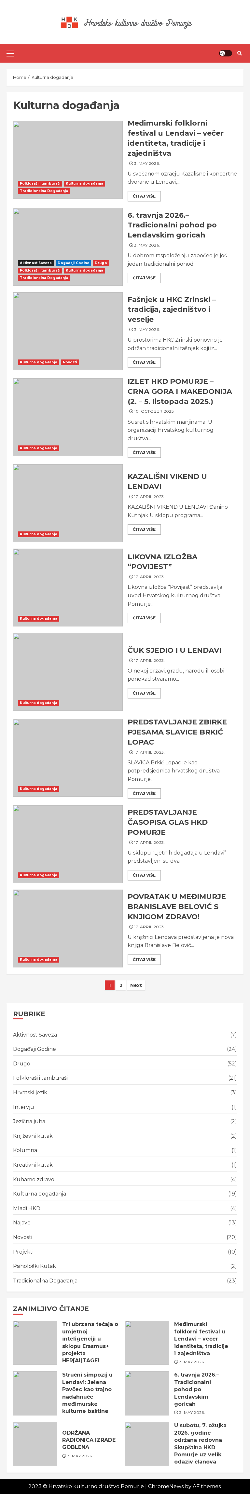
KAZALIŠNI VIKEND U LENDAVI (68, 503)
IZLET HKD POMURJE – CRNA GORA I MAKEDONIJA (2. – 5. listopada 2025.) (68, 417)
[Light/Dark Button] (225, 53)
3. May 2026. (147, 163)
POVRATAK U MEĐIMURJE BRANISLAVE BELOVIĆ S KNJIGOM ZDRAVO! (68, 928)
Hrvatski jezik (30, 1092)
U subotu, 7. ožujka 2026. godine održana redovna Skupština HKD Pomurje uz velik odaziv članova (147, 1444)
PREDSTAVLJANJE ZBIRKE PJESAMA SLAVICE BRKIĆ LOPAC (68, 758)
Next (136, 985)
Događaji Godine (74, 263)
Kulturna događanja (84, 183)
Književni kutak (33, 1136)
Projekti (23, 1252)
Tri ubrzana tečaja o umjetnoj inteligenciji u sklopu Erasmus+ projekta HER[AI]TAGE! (35, 1343)
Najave (22, 1223)
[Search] (239, 53)
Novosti (70, 362)
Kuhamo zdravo (33, 1179)
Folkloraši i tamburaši (40, 183)
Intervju (23, 1107)
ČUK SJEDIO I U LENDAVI (68, 672)
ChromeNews (166, 1486)
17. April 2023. (149, 496)
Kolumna (25, 1150)
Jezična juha (29, 1121)
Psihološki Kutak (34, 1266)
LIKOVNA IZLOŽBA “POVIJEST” (68, 587)
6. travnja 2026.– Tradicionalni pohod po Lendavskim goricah (68, 247)
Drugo (101, 263)
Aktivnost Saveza (36, 263)
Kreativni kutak (33, 1165)
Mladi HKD (26, 1208)
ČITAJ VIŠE (144, 196)
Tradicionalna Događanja (44, 191)
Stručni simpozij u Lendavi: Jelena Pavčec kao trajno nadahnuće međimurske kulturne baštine (35, 1393)
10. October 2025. (154, 411)
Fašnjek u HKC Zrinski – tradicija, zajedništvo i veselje (68, 331)
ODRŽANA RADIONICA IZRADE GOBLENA (35, 1444)
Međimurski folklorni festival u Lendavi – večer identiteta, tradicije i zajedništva (68, 160)
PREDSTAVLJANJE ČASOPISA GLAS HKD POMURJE (68, 844)
